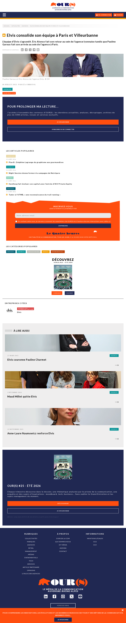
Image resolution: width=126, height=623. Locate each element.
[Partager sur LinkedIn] (22, 50)
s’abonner (69, 293)
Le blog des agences (31, 574)
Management (31, 551)
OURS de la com (63, 538)
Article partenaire (31, 567)
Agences (31, 545)
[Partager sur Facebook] (26, 50)
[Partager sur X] (30, 50)
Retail (31, 548)
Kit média (63, 545)
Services (31, 564)
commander (57, 293)
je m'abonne (63, 620)
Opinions (31, 570)
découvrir (63, 503)
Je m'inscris (63, 226)
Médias (31, 554)
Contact (63, 551)
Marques (31, 542)
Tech (31, 561)
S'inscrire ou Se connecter (63, 129)
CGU (95, 542)
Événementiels (31, 558)
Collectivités (31, 538)
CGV (95, 545)
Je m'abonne (63, 122)
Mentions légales (95, 538)
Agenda (63, 548)
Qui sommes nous (63, 542)
